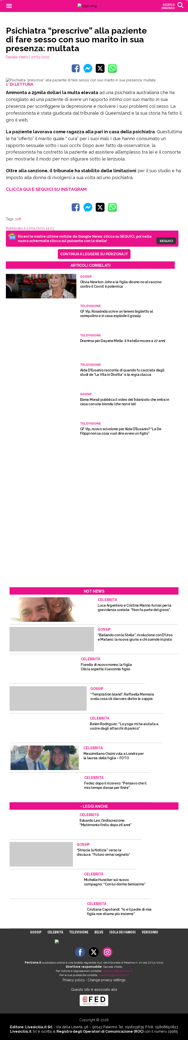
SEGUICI (166, 241)
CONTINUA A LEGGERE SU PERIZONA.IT (94, 254)
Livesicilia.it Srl (38, 1027)
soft (18, 219)
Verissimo (150, 932)
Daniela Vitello (17, 57)
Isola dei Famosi (122, 932)
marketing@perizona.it (114, 975)
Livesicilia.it (21, 1031)
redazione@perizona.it (117, 971)
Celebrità (55, 932)
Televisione (78, 932)
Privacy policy (74, 980)
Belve (98, 932)
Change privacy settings (107, 980)
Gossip (35, 932)
